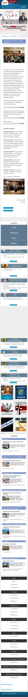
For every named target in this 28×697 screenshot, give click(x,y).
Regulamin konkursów (7, 684)
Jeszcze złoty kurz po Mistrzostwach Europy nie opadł (13, 343)
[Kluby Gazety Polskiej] (7, 408)
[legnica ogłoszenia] (21, 392)
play (5, 107)
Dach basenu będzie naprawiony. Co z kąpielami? (13, 356)
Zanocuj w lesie (7, 552)
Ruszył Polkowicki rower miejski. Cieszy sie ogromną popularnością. (14, 536)
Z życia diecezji (13, 36)
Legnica (14, 223)
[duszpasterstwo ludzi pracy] (21, 408)
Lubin (14, 227)
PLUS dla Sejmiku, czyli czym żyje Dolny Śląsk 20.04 (13, 366)
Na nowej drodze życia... (8, 270)
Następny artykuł (8, 210)
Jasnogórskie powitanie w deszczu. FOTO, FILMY (13, 268)
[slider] (14, 17)
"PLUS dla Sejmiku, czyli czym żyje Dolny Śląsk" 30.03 (14, 367)
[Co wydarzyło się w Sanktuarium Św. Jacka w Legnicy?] (7, 392)
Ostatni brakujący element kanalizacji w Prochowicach (13, 257)
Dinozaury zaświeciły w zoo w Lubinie (11, 451)
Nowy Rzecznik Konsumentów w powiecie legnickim (14, 485)
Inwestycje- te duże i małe (8, 468)
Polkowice (14, 232)
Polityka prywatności (6, 689)
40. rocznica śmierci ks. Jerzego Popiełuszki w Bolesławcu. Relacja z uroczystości (13, 569)
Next (25, 17)
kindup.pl (14, 693)
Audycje (14, 435)
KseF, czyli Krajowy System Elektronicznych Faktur (13, 299)
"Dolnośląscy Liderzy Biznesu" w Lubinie (11, 502)
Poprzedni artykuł (8, 208)
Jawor (14, 238)
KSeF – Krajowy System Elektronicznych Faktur (12, 298)
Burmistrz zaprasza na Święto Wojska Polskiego (12, 354)
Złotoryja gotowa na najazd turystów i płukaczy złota (13, 344)
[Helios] (7, 424)
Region (14, 243)
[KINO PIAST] (21, 424)
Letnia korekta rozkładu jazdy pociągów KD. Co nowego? (13, 520)
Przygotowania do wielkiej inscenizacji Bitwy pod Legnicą (14, 381)
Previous (2, 17)
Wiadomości (5, 36)
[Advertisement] (14, 321)
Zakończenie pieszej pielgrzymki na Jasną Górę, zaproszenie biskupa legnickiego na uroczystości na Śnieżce (14, 288)
